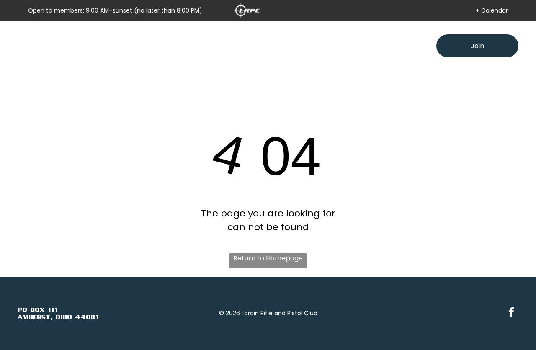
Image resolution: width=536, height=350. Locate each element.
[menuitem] (164, 46)
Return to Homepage (268, 258)
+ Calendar (492, 10)
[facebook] (511, 313)
